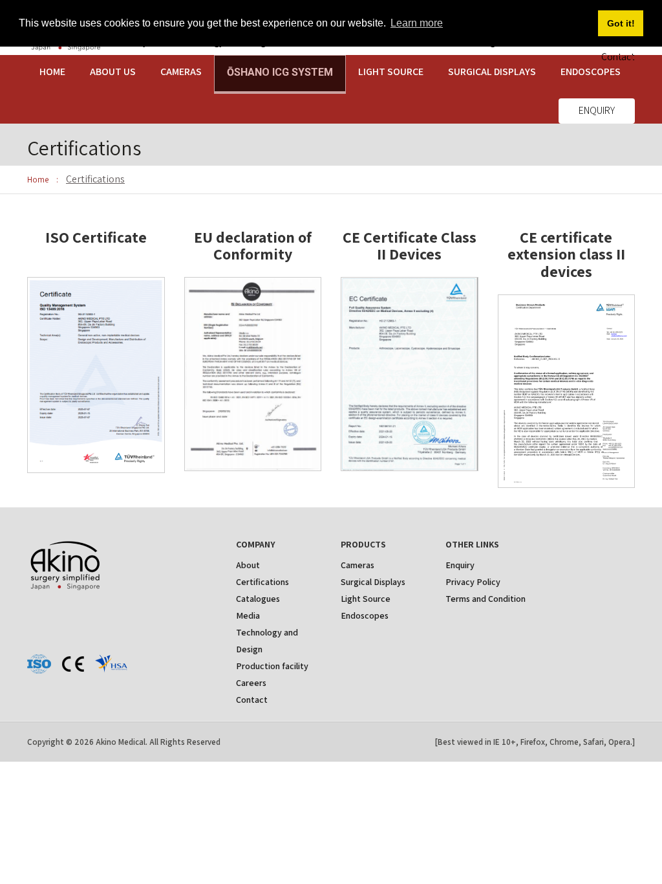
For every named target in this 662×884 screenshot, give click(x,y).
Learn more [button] (416, 22)
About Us (113, 71)
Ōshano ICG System (280, 72)
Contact (252, 699)
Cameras (181, 71)
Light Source (390, 71)
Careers (251, 683)
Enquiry (597, 110)
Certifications (262, 582)
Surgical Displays (492, 71)
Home (52, 71)
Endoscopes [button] (591, 71)
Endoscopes (365, 615)
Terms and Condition (485, 598)
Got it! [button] (621, 23)
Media (248, 615)
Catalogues (258, 598)
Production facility (272, 666)
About (248, 565)
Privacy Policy (472, 582)
